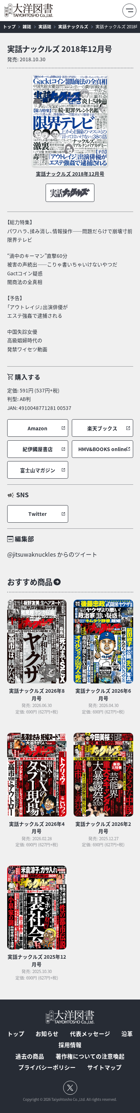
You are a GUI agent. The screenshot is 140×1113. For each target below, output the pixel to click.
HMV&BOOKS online (102, 449)
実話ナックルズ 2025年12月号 (37, 960)
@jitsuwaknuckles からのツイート (52, 554)
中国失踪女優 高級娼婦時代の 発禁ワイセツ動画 (27, 340)
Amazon (37, 428)
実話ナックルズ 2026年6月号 (103, 694)
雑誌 (27, 26)
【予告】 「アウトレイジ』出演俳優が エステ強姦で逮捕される (37, 306)
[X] (70, 1088)
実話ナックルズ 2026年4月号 (37, 827)
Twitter (37, 514)
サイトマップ (104, 1067)
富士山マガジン (37, 470)
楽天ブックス (102, 428)
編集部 (24, 538)
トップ (9, 26)
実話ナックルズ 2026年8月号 (37, 694)
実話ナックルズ (73, 26)
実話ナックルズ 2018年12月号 (59, 48)
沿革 (127, 1034)
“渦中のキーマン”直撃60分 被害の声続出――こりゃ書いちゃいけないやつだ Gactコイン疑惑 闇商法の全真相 (62, 269)
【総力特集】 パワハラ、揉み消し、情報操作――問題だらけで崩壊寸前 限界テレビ (69, 230)
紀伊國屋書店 (38, 449)
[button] (38, 428)
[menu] (129, 11)
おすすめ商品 (29, 581)
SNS (22, 494)
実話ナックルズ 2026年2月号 (103, 827)
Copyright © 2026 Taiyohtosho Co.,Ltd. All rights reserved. (70, 1100)
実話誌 (44, 26)
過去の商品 (29, 1056)
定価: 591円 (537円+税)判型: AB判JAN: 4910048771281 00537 (39, 399)
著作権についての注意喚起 (90, 1056)
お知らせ (47, 1034)
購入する (28, 377)
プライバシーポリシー (47, 1067)
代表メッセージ (90, 1034)
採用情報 (70, 1045)
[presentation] (70, 120)
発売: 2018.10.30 (26, 59)
